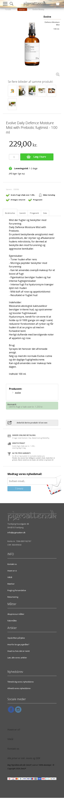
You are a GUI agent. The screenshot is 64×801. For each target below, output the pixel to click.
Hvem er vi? (13, 729)
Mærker (11, 583)
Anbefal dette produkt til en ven (32, 422)
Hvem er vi (12, 570)
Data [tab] (45, 213)
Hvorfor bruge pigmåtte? (18, 644)
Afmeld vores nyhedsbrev (19, 688)
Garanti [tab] (22, 213)
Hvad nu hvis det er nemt (18, 651)
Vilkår (9, 577)
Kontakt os (12, 564)
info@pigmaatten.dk (16, 532)
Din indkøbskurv (57, 3)
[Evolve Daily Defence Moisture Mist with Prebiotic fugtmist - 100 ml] (32, 46)
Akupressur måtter (15, 614)
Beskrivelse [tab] (10, 213)
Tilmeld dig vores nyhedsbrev (20, 681)
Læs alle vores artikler (17, 657)
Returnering (12, 597)
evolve (18, 392)
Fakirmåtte (12, 620)
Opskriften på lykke (16, 638)
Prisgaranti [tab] (34, 213)
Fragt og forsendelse (16, 590)
